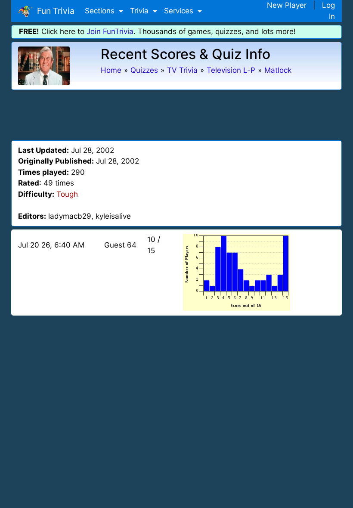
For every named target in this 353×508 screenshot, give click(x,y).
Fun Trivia (53, 11)
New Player (287, 5)
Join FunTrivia (110, 31)
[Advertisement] (176, 113)
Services (179, 10)
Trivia (140, 10)
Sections (101, 10)
